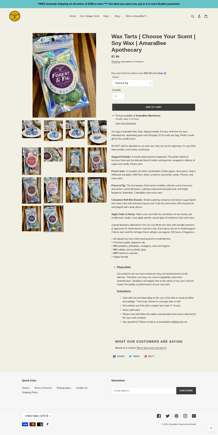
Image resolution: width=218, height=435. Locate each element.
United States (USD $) (36, 415)
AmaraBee (173, 424)
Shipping (115, 61)
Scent (115, 77)
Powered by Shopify (187, 424)
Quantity (116, 90)
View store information (126, 123)
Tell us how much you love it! (151, 347)
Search (26, 388)
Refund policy (64, 388)
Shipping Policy (30, 392)
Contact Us (82, 388)
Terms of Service (43, 388)
